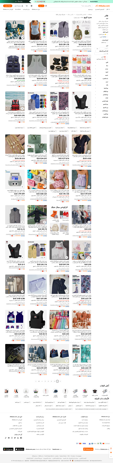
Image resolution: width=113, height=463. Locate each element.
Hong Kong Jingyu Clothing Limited (82, 199)
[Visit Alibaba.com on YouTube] (9, 438)
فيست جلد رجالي (48, 405)
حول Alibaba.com (105, 416)
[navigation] (101, 198)
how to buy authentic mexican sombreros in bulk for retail (58, 409)
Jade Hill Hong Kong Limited (40, 161)
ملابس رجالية (70, 14)
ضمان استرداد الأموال (83, 422)
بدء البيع (20, 422)
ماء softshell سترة (37, 402)
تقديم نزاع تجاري (40, 425)
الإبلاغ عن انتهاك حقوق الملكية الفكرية (35, 431)
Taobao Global (62, 456)
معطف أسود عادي (61, 402)
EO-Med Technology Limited (18, 199)
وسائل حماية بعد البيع (83, 428)
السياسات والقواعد (84, 434)
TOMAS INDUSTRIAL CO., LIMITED (16, 47)
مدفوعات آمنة (85, 419)
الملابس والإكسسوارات (81, 14)
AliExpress (34, 456)
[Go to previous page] (60, 381)
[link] (111, 448)
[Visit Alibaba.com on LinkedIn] (18, 438)
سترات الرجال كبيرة (19, 127)
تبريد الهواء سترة (52, 131)
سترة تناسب (26, 402)
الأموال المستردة (40, 428)
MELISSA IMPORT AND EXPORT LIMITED (59, 122)
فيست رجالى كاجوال (60, 405)
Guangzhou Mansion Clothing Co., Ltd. (16, 85)
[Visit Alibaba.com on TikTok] (6, 438)
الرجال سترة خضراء (59, 127)
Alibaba (90, 14)
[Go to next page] (36, 381)
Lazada (56, 456)
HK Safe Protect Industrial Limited (16, 120)
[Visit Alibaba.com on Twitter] (15, 438)
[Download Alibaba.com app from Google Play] (8, 449)
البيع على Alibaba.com (17, 419)
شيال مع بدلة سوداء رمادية (89, 402)
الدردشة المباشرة (40, 422)
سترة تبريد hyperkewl (90, 405)
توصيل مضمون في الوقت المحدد (80, 425)
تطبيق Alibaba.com (30, 449)
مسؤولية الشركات (106, 425)
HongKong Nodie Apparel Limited (39, 49)
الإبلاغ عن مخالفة (40, 434)
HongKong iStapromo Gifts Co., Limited (81, 165)
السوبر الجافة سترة (31, 127)
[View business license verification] (70, 460)
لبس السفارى (78, 405)
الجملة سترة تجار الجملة (84, 127)
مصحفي (69, 405)
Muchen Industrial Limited (62, 200)
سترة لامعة (17, 402)
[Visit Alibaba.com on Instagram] (12, 438)
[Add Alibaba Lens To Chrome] (88, 449)
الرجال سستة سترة (63, 131)
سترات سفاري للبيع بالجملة (74, 402)
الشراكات (20, 431)
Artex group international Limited (83, 120)
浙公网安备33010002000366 (81, 460)
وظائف (108, 428)
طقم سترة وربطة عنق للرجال (45, 127)
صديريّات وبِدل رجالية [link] (60, 14)
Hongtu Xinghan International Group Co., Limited (81, 235)
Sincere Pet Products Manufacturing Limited (59, 86)
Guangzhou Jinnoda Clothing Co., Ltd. (38, 120)
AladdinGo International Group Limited (60, 163)
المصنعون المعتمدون (61, 419)
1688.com (40, 456)
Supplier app (56, 449)
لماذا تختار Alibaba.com (104, 419)
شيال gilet (73, 131)
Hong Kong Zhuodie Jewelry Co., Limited (15, 165)
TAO (68, 456)
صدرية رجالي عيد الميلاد (84, 131)
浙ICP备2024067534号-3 (96, 460)
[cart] (26, 6)
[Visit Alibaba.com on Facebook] (21, 438)
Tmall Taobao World (49, 456)
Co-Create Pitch (106, 422)
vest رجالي (38, 405)
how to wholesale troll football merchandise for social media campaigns (90, 409)
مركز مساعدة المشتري (39, 419)
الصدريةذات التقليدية (102, 405)
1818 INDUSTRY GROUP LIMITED (83, 83)
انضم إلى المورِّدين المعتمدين (15, 428)
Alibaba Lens (104, 449)
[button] (46, 6)
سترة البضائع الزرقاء (71, 127)
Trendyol (73, 456)
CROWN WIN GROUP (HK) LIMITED (38, 199)
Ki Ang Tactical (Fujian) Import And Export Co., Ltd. (81, 49)
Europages (78, 456)
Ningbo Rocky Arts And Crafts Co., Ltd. (37, 234)
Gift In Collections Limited (40, 83)
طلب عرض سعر (62, 422)
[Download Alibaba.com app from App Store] (19, 449)
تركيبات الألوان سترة (102, 402)
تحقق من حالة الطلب (17, 425)
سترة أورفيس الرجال (49, 402)
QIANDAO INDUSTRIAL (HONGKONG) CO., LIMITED (15, 234)
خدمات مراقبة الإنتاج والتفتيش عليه (80, 431)
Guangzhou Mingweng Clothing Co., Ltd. (59, 49)
